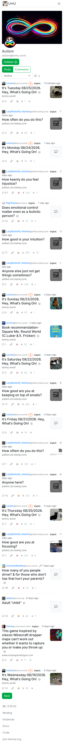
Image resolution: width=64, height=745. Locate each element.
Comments (22, 69)
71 (6, 252)
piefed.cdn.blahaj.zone (14, 123)
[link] (11, 101)
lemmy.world (9, 96)
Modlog (7, 712)
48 (6, 587)
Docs (6, 726)
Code (6, 732)
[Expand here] (56, 92)
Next (7, 695)
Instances (8, 719)
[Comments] (56, 152)
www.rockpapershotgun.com (17, 655)
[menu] (59, 3)
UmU (12, 3)
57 (6, 192)
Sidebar (9, 61)
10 (6, 221)
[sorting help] (35, 75)
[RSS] (39, 75)
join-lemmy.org (12, 739)
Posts (7, 69)
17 (6, 404)
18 (6, 495)
